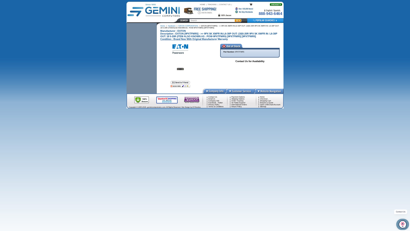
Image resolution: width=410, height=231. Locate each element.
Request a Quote (266, 103)
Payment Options (238, 97)
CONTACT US (224, 4)
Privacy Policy (213, 105)
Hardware (172, 26)
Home (162, 26)
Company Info (213, 101)
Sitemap (263, 106)
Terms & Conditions (216, 106)
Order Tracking (237, 101)
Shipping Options (238, 99)
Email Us (211, 99)
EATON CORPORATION (188, 26)
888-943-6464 (270, 13)
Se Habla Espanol (238, 103)
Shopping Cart (265, 101)
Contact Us (212, 97)
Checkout (263, 99)
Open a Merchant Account (270, 105)
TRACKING (212, 4)
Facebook (212, 103)
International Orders (239, 105)
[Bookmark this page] (180, 86)
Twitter (220, 103)
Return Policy (236, 106)
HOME (202, 4)
